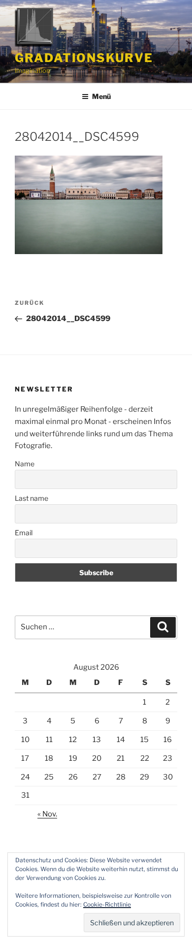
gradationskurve (84, 58)
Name (24, 463)
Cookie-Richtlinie (107, 904)
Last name (31, 498)
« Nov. (47, 814)
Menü (101, 96)
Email (23, 532)
